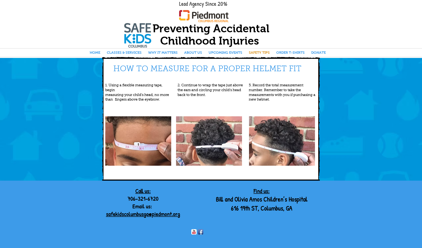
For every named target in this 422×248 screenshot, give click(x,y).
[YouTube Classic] (194, 232)
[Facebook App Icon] (200, 232)
